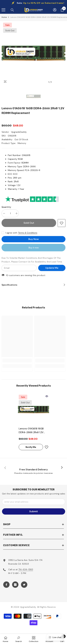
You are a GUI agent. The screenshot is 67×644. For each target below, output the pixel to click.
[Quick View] (46, 396)
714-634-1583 (25, 569)
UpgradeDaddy (19, 132)
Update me (51, 267)
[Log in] (55, 10)
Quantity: (6, 207)
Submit (33, 511)
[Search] (12, 10)
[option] (33, 53)
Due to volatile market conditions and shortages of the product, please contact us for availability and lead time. (32, 260)
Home (4, 17)
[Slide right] (61, 467)
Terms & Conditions (27, 232)
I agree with (11, 232)
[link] (17, 360)
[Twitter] (24, 584)
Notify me (31, 447)
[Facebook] (6, 584)
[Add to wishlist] (61, 223)
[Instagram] (15, 584)
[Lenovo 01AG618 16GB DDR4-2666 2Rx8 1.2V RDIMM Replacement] (33, 409)
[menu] (3, 10)
